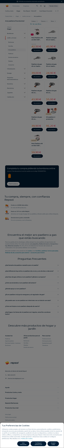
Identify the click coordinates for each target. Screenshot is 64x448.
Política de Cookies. (27, 438)
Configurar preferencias (38, 443)
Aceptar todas (53, 443)
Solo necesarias (23, 443)
